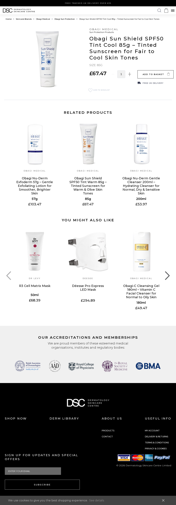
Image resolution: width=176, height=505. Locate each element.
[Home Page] (19, 10)
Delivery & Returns (156, 436)
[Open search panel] (159, 10)
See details (96, 500)
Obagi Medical (43, 19)
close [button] (163, 500)
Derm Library (64, 418)
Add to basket (153, 74)
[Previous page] (8, 275)
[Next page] (167, 275)
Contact (107, 436)
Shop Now (16, 418)
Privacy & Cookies (156, 448)
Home (9, 19)
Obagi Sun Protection (64, 19)
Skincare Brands (24, 19)
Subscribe (42, 484)
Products (108, 430)
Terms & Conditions (157, 442)
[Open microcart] (166, 10)
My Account (152, 430)
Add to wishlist (101, 90)
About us (112, 418)
